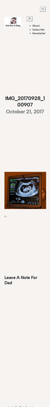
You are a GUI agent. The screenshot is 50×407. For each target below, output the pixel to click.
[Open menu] (43, 9)
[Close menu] (29, 18)
